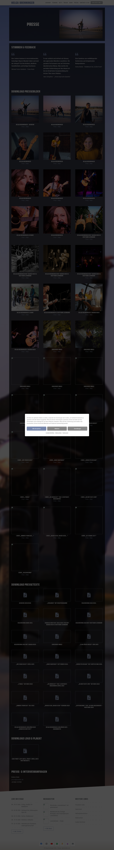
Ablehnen (57, 428)
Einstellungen (77, 428)
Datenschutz (58, 433)
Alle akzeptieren (36, 428)
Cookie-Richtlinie (50, 433)
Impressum (65, 433)
